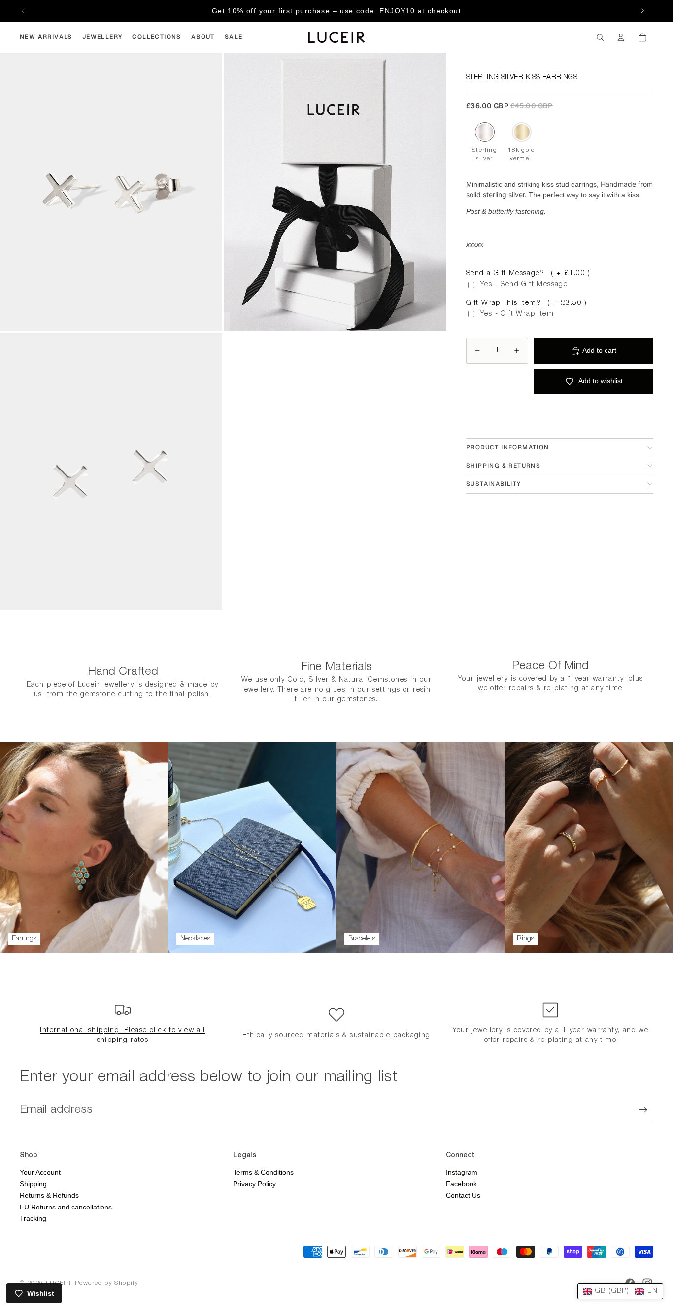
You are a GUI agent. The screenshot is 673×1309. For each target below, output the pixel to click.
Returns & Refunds (49, 1195)
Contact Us (463, 1195)
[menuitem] (46, 37)
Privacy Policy (254, 1184)
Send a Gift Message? (528, 273)
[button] (620, 1291)
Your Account (40, 1172)
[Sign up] (643, 1110)
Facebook (461, 1184)
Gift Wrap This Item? (526, 303)
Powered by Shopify (106, 1283)
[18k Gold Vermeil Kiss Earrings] (521, 132)
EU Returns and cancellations (66, 1207)
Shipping (33, 1184)
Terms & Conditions (263, 1172)
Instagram (461, 1172)
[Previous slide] (23, 11)
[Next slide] (642, 11)
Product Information (507, 447)
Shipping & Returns (503, 466)
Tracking (33, 1218)
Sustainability (493, 484)
